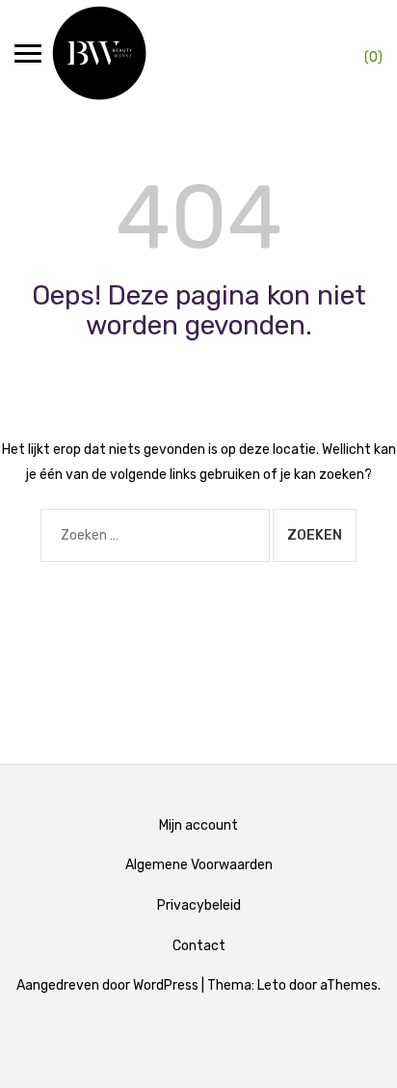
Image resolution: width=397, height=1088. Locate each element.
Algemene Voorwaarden (199, 865)
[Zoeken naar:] (155, 535)
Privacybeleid (199, 905)
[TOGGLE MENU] (27, 53)
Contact (198, 946)
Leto (271, 985)
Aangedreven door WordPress (107, 985)
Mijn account (198, 825)
